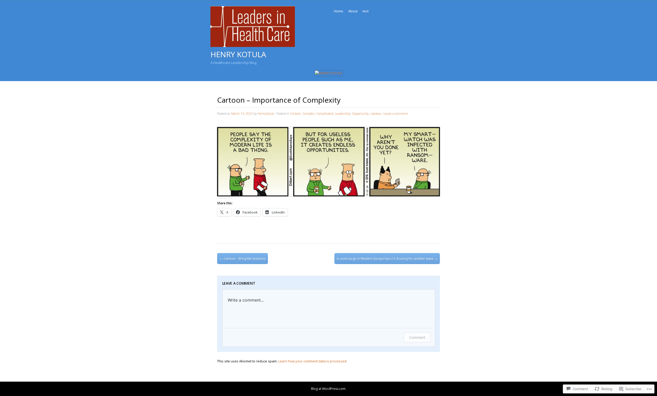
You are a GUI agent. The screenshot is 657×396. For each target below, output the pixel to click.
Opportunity (360, 113)
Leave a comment (395, 113)
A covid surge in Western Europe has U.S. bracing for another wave (387, 258)
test (366, 11)
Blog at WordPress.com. (328, 389)
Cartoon (295, 113)
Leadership (342, 113)
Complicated (324, 113)
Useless (375, 113)
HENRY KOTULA (238, 54)
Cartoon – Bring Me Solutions (243, 258)
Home (338, 11)
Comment (417, 337)
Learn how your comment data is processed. (312, 361)
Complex (308, 113)
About (353, 11)
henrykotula (266, 113)
